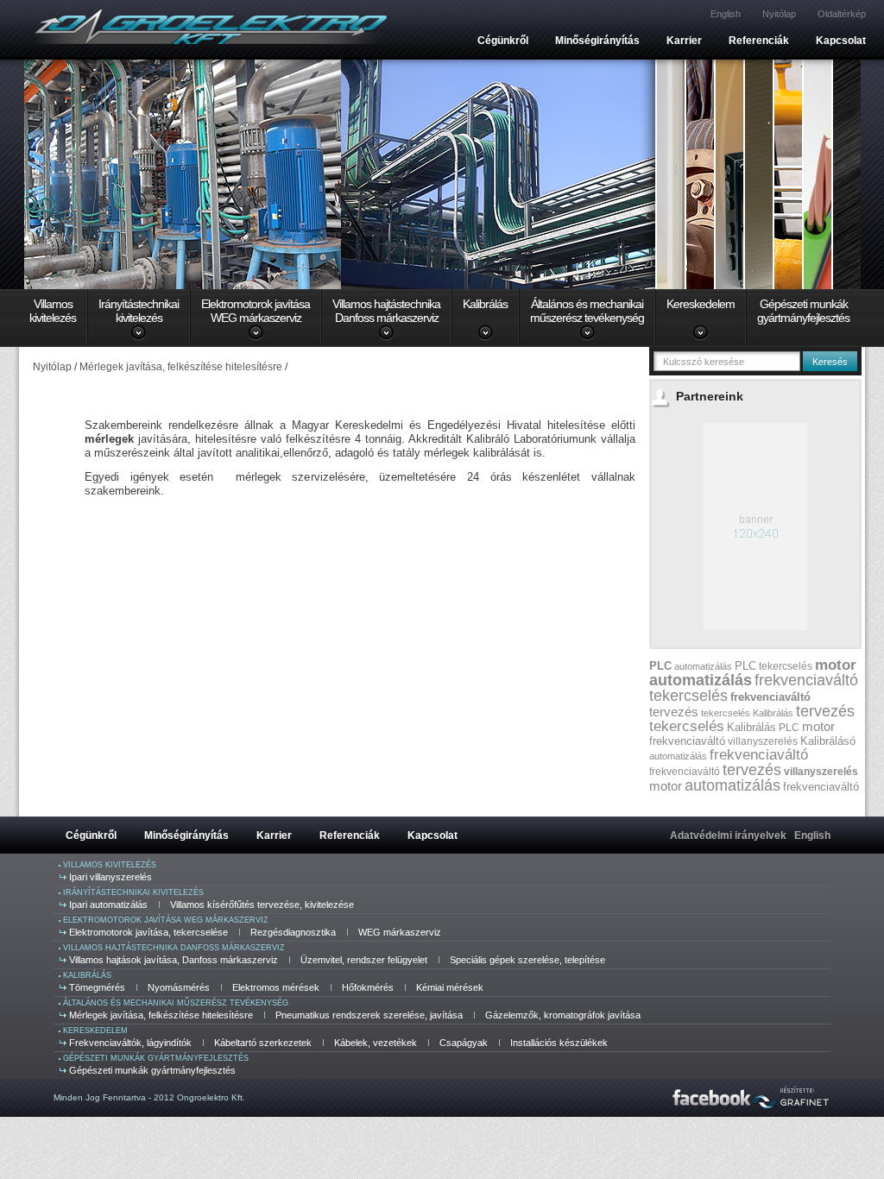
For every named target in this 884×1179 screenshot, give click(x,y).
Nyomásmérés (179, 987)
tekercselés (785, 666)
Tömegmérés (97, 987)
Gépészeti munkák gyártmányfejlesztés (156, 1058)
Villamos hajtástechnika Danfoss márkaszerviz (174, 947)
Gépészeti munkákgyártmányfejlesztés (803, 311)
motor (835, 665)
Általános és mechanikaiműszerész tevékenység (587, 311)
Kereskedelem (700, 304)
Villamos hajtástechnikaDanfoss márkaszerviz (386, 311)
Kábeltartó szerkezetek (263, 1042)
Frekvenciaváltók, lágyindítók (130, 1042)
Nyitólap (779, 14)
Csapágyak (463, 1042)
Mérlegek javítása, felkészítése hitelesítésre (161, 1015)
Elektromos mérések (275, 987)
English (725, 14)
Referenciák (759, 41)
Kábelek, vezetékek (375, 1042)
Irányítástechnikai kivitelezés (133, 892)
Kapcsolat (841, 41)
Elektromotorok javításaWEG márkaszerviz (255, 311)
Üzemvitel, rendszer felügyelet (363, 960)
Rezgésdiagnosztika (293, 932)
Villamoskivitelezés (52, 311)
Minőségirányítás (597, 41)
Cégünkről (502, 41)
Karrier (684, 41)
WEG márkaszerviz (399, 932)
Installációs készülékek (559, 1042)
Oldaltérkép (842, 14)
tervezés (673, 711)
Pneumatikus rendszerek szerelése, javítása (369, 1015)
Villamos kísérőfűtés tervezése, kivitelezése (262, 904)
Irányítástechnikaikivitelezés (138, 311)
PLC (660, 665)
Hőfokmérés (368, 987)
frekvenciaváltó (806, 680)
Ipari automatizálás (108, 904)
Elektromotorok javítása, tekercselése (148, 932)
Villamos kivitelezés (109, 865)
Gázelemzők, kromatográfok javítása (563, 1015)
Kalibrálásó (828, 741)
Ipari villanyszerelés (110, 877)
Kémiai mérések (449, 987)
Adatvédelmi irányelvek (728, 835)
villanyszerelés (763, 741)
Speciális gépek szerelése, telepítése (527, 960)
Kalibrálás (485, 304)
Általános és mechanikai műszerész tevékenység (175, 1003)
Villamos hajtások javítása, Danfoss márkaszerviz (173, 960)
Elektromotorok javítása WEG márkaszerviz (165, 920)
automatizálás (703, 666)
